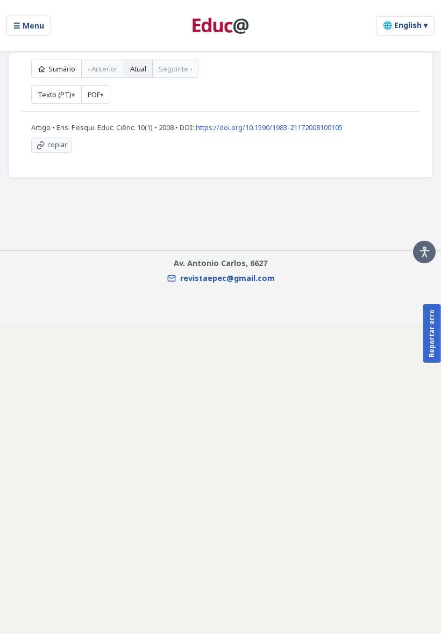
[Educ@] (220, 26)
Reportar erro (431, 333)
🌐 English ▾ (405, 25)
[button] (424, 252)
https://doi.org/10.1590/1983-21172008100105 (269, 127)
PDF (94, 94)
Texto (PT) (55, 94)
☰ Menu (28, 25)
